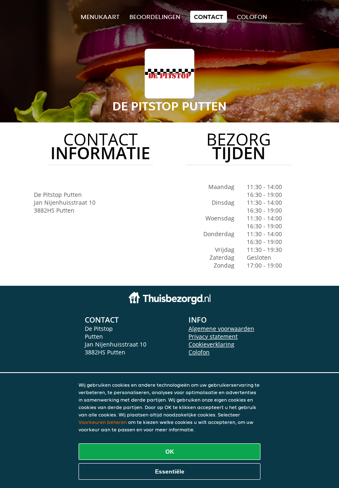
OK (169, 451)
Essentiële (169, 471)
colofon (252, 16)
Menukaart (100, 16)
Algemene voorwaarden (221, 329)
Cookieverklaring (211, 344)
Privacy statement (213, 336)
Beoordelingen (154, 16)
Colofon (199, 352)
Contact (208, 16)
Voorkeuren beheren (103, 422)
